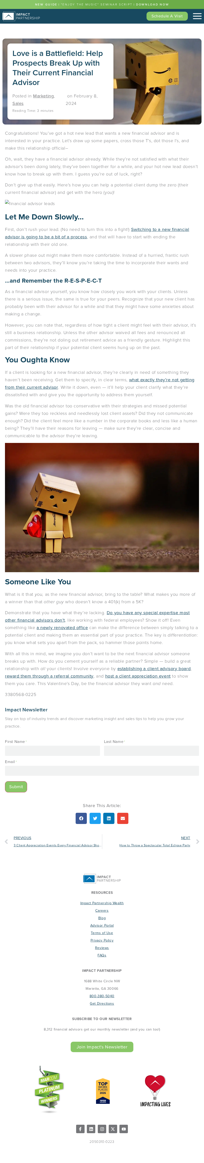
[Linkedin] (91, 1129)
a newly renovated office (62, 627)
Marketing (43, 96)
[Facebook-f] (80, 1129)
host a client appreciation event (138, 676)
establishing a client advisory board (154, 668)
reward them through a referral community (49, 676)
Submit (16, 786)
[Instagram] (102, 1129)
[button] (81, 818)
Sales (18, 103)
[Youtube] (123, 1129)
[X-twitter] (113, 1129)
